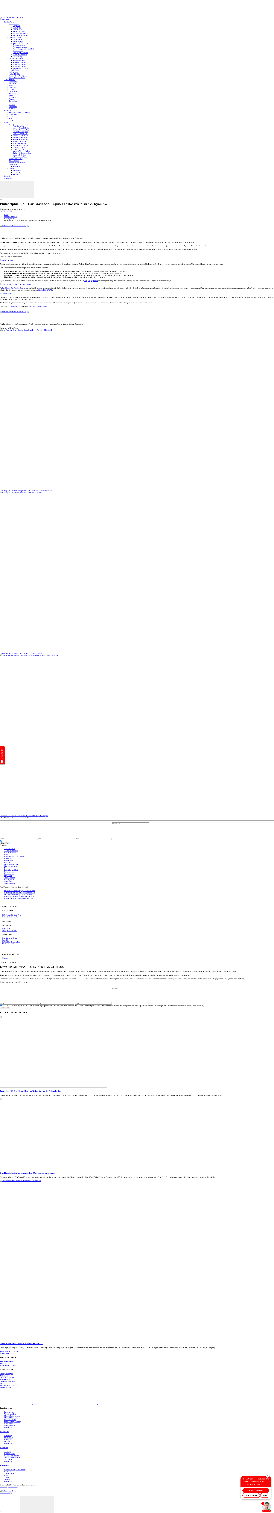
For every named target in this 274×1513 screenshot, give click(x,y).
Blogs (6, 854)
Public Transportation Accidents (23, 49)
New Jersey (12, 83)
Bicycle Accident (10, 853)
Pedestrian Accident (11, 870)
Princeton (12, 105)
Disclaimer (3, 1487)
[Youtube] (114, 1404)
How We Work (14, 161)
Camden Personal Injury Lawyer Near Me (18, 898)
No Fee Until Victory (16, 159)
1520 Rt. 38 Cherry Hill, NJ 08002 (7, 1375)
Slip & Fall (8, 876)
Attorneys (7, 1452)
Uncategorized (9, 219)
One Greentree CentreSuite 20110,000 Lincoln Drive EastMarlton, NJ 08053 (11, 941)
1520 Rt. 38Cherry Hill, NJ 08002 (9, 930)
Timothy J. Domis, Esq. (21, 137)
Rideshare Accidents (20, 55)
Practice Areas (9, 22)
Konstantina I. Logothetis (21, 145)
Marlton (11, 85)
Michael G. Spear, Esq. (20, 136)
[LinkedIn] (49, 1404)
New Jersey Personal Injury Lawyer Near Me (19, 893)
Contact (79, 979)
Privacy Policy (13, 1487)
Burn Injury (17, 28)
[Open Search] (17, 189)
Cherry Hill (12, 87)
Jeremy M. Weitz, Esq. (20, 132)
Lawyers (11, 124)
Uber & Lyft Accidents (20, 53)
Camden (11, 89)
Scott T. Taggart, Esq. (20, 134)
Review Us (16, 166)
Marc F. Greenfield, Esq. (21, 128)
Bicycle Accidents (19, 45)
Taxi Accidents (18, 51)
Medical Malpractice (11, 864)
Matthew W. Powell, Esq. (21, 151)
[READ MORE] (53, 1087)
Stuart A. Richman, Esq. (21, 130)
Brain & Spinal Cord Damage (14, 856)
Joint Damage (17, 30)
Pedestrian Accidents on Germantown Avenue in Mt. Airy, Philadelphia (24, 816)
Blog (10, 118)
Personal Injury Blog (11, 217)
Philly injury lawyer (91, 281)
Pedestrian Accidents (20, 47)
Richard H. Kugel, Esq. (21, 139)
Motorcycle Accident (11, 866)
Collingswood (13, 91)
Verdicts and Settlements (17, 163)
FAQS (11, 116)
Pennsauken (13, 107)
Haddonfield (13, 101)
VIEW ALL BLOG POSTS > (10, 1351)
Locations (12, 168)
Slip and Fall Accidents (16, 58)
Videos (11, 120)
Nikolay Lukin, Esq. (20, 141)
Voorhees (12, 109)
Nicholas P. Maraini (19, 143)
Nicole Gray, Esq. (19, 149)
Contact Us (8, 178)
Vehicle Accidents (15, 37)
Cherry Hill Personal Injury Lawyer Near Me (19, 896)
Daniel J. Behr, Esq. (19, 155)
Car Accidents (17, 39)
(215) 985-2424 (13, 306)
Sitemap (7, 1479)
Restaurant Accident (19, 66)
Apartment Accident (19, 64)
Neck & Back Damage (20, 35)
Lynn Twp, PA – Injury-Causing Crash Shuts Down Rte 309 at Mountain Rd (26, 491)
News (6, 868)
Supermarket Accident (20, 68)
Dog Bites (16, 26)
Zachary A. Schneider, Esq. (22, 153)
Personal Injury (14, 24)
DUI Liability (17, 57)
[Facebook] (16, 1404)
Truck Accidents (18, 41)
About (6, 122)
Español (7, 176)
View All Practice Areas (17, 78)
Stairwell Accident (19, 60)
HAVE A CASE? (6, 211)
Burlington (12, 93)
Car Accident (8, 860)
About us (4, 1447)
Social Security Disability (12, 1422)
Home (6, 215)
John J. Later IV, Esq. (20, 157)
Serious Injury (9, 874)
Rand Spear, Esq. (19, 126)
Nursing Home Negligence (18, 76)
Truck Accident (9, 878)
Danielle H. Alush (19, 147)
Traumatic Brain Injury (20, 33)
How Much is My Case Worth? (19, 112)
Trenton (11, 99)
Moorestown (13, 103)
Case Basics (13, 114)
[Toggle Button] (1, 199)
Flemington (12, 97)
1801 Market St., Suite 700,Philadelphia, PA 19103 (11, 916)
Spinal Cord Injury (19, 31)
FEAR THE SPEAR (45, 290)
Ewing (11, 95)
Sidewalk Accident (19, 62)
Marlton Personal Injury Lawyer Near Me (18, 895)
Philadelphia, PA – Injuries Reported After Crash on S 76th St (21, 653)
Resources (7, 110)
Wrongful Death (14, 70)
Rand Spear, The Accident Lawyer (13, 288)
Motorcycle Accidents (20, 43)
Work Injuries (13, 72)
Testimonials (13, 164)
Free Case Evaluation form (37, 306)
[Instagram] (81, 1404)
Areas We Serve (9, 80)
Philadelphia (13, 82)
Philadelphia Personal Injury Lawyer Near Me (19, 891)
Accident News (9, 849)
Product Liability (14, 74)
